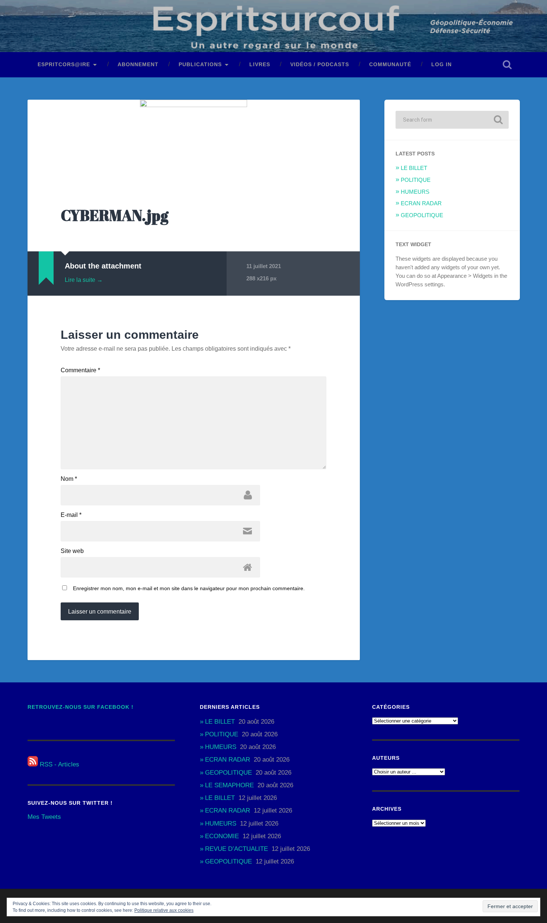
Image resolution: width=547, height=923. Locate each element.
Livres (259, 64)
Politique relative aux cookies (163, 910)
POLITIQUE (416, 180)
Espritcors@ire (64, 64)
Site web (72, 551)
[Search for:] (452, 120)
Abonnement (138, 64)
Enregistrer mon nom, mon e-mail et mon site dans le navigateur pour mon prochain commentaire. (189, 588)
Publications (200, 64)
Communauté (390, 64)
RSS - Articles (58, 764)
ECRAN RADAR (421, 203)
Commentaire (80, 370)
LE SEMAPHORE (229, 785)
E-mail (71, 515)
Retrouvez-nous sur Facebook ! (81, 707)
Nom (69, 479)
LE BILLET (414, 168)
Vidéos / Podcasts (319, 64)
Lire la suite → (84, 280)
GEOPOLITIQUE (422, 215)
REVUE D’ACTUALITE (236, 848)
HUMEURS (415, 192)
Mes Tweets (44, 816)
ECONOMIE (222, 836)
